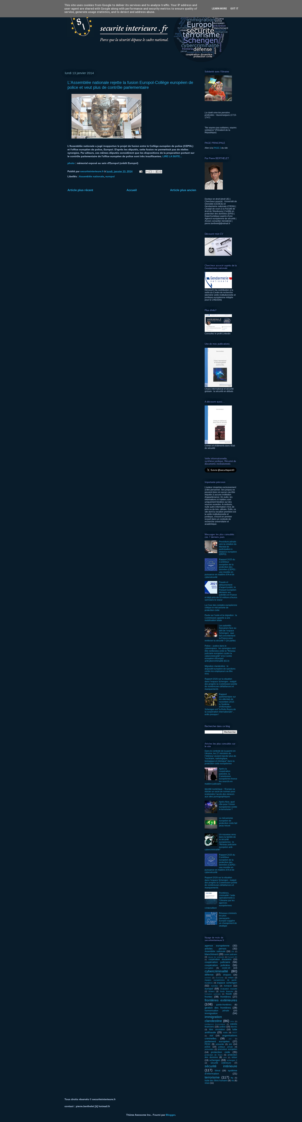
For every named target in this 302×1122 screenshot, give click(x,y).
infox (232, 1021)
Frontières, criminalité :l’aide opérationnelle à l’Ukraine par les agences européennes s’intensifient (220, 900)
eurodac (214, 986)
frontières (225, 996)
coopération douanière (219, 959)
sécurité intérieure (221, 1066)
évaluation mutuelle (228, 989)
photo (71, 163)
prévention (209, 1049)
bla (233, 951)
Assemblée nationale (91, 176)
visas (207, 1083)
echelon (208, 978)
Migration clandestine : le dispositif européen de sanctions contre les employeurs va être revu (220, 670)
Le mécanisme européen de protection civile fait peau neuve (228, 822)
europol (110, 176)
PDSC (208, 1044)
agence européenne (217, 945)
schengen (214, 1060)
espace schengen (227, 982)
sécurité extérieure (221, 1063)
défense (209, 974)
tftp (232, 1078)
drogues (227, 975)
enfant (230, 978)
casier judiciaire (230, 954)
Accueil (132, 190)
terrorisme (212, 1077)
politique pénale (225, 1047)
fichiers (211, 991)
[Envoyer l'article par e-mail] (140, 171)
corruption (209, 968)
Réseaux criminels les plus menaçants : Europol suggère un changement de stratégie (228, 919)
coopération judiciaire (217, 962)
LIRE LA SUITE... (172, 156)
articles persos (215, 948)
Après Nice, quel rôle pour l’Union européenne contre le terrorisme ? (228, 806)
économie (220, 978)
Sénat (217, 1070)
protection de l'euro (213, 1055)
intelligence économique (215, 1024)
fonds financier (226, 991)
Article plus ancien (183, 190)
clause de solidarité (216, 957)
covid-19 (226, 968)
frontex (208, 996)
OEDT (234, 1033)
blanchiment (211, 954)
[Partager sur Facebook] (157, 171)
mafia (225, 1032)
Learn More (219, 8)
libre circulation (217, 1029)
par (230, 1039)
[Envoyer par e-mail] (147, 171)
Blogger (170, 1114)
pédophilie (220, 1044)
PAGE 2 (217, 148)
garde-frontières (223, 1004)
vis (232, 1080)
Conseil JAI (232, 957)
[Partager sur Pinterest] (160, 171)
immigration (211, 1013)
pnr (230, 1044)
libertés (234, 1027)
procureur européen (227, 1049)
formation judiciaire (213, 994)
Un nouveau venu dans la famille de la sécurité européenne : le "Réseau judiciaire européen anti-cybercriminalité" (220, 842)
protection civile (220, 1052)
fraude (229, 994)
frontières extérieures (221, 1000)
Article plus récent (80, 190)
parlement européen (217, 1041)
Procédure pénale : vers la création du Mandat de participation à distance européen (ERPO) (228, 547)
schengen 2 (232, 1060)
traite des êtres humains (216, 1080)
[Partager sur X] (154, 171)
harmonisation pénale (217, 1010)
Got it (234, 8)
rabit (225, 1057)
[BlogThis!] (150, 171)
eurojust (228, 986)
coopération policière (217, 965)
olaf (211, 1035)
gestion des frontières (218, 1007)
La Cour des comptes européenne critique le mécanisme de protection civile (221, 607)
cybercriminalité (216, 971)
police (207, 1047)
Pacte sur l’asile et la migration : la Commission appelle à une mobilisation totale (221, 618)
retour (234, 1057)
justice (223, 1026)
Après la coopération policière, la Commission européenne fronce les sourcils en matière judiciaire (221, 776)
